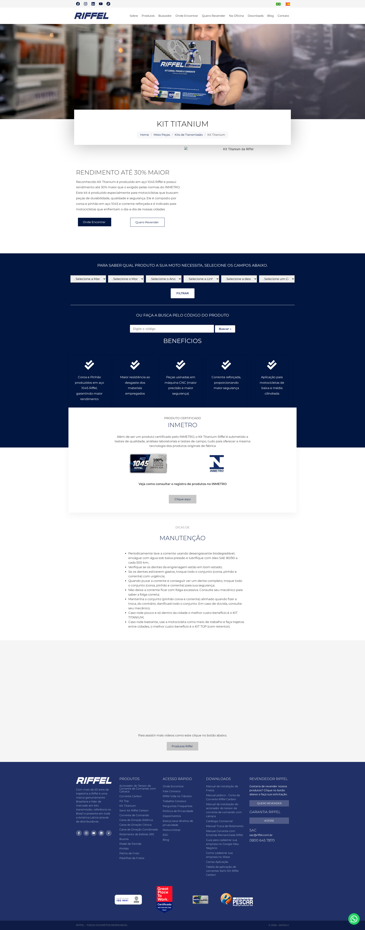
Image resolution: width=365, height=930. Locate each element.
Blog (270, 16)
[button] (354, 919)
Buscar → (225, 329)
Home (144, 134)
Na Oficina (236, 16)
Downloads (255, 16)
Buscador (165, 16)
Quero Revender (213, 16)
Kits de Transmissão (189, 134)
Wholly (284, 925)
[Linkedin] (93, 4)
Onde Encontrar (186, 16)
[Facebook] (78, 4)
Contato (283, 16)
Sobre (134, 16)
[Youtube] (101, 4)
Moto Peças (162, 134)
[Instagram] (85, 4)
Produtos (148, 16)
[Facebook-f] (79, 833)
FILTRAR (182, 293)
